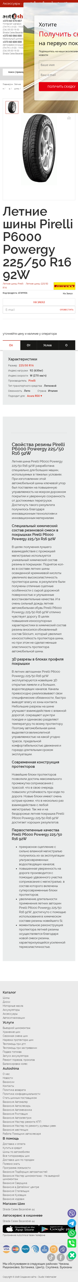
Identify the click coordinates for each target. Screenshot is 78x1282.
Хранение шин (11, 1031)
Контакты (8, 1085)
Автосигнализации (14, 1017)
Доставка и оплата (14, 1143)
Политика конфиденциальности (21, 1093)
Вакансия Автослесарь (16, 1105)
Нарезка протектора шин (18, 1039)
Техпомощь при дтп (14, 1043)
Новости (8, 1078)
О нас (6, 1074)
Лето (27, 390)
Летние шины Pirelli (13, 283)
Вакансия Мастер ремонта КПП (22, 1121)
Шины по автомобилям (16, 1151)
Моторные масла (13, 1005)
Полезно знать (11, 1163)
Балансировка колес (15, 1063)
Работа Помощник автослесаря (22, 1133)
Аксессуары (11, 3)
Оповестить (66, 310)
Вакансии (10, 25)
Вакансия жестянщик (15, 1129)
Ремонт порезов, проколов (19, 1059)
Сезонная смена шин (15, 1035)
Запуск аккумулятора (15, 1055)
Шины (6, 997)
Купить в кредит (12, 1147)
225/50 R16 (26, 365)
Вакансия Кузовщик (14, 1195)
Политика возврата (14, 1089)
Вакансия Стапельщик (16, 1191)
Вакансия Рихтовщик (15, 1113)
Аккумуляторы (11, 1009)
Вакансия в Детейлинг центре (21, 1187)
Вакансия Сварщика (15, 1183)
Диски (6, 1001)
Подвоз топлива (12, 1051)
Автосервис (11, 18)
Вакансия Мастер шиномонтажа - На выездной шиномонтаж (31, 1177)
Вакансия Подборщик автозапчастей (25, 1171)
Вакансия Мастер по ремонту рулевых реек (29, 1125)
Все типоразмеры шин (16, 1155)
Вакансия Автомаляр (15, 1101)
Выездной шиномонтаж (16, 1028)
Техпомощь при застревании (20, 1047)
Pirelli (32, 380)
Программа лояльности (17, 1167)
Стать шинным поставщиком (20, 1097)
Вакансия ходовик (13, 1199)
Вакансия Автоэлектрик (17, 1117)
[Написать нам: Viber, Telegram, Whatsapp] (72, 1255)
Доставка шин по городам (18, 1159)
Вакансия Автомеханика (17, 1109)
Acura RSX (33, 396)
